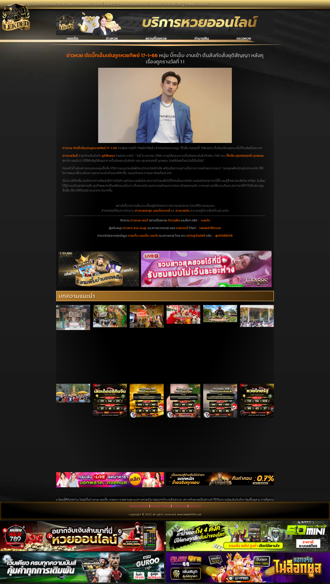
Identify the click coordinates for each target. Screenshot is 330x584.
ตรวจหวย (243, 38)
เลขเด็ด (72, 38)
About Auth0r (138, 506)
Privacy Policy (160, 506)
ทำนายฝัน (201, 38)
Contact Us (179, 506)
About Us (194, 506)
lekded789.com (210, 228)
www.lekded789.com (189, 514)
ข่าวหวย (112, 38)
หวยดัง (205, 220)
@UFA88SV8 (224, 235)
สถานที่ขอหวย (156, 38)
